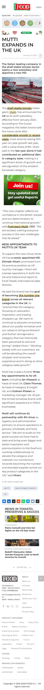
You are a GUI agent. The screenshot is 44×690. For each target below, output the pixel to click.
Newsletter (27, 607)
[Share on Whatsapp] (23, 501)
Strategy (6, 658)
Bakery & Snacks (19, 627)
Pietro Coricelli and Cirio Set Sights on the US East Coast (20, 529)
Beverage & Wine (9, 635)
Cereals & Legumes (10, 640)
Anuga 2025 (17, 15)
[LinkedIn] (8, 606)
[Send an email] (33, 501)
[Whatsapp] (17, 606)
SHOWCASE (7, 672)
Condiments (11, 525)
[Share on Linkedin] (9, 501)
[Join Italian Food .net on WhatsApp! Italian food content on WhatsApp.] (22, 190)
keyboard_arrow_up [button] (41, 578)
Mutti (13, 112)
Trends (17, 658)
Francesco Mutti (18, 226)
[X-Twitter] (13, 606)
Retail (27, 658)
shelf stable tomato (25, 488)
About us (26, 581)
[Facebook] (4, 606)
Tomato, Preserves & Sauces (18, 549)
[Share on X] (14, 501)
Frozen (19, 644)
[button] (4, 7)
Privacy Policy (28, 612)
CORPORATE (7, 668)
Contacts (26, 585)
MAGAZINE (22, 672)
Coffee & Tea (27, 635)
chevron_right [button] (39, 23)
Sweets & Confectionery (21, 648)
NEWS (20, 668)
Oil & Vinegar (29, 631)
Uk (5, 494)
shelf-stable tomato (19, 108)
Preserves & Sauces (10, 631)
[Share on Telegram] (28, 501)
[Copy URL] (37, 501)
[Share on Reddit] (18, 501)
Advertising (27, 590)
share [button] (40, 55)
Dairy (21, 622)
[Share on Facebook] (4, 501)
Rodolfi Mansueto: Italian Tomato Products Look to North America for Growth (22, 554)
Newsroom (27, 594)
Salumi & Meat (8, 622)
